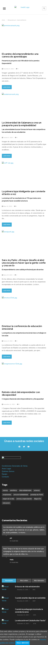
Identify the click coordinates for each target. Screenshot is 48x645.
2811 (33, 589)
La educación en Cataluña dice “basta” (30, 621)
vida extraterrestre (25, 490)
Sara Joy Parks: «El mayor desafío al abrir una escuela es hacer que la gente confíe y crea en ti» (24, 263)
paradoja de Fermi (37, 494)
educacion (6, 503)
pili (11, 538)
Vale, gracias (22, 643)
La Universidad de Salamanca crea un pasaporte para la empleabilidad (21, 124)
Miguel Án (37, 499)
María (11, 560)
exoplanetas (7, 494)
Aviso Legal (6, 469)
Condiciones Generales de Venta (14, 466)
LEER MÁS (6, 87)
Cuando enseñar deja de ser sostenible (30, 598)
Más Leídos (24, 580)
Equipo (4, 474)
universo (37, 490)
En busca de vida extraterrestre (27, 587)
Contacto (5, 477)
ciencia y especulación (24, 499)
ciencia (5, 490)
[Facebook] (19, 446)
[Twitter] (24, 446)
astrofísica (13, 490)
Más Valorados (39, 580)
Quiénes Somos (8, 471)
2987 (34, 601)
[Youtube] (28, 446)
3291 (34, 615)
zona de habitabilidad (21, 494)
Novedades (9, 580)
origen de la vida (8, 499)
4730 (34, 623)
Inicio (3, 20)
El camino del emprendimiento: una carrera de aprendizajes (20, 55)
